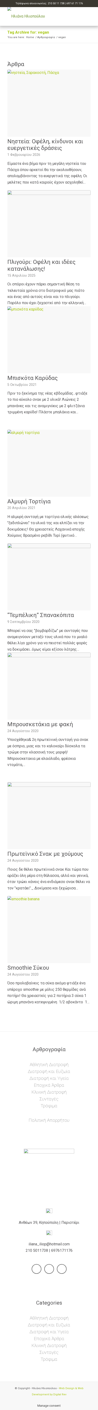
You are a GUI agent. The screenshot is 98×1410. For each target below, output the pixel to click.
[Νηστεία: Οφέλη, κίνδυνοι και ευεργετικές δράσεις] (49, 103)
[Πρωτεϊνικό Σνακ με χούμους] (49, 815)
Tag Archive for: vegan (28, 32)
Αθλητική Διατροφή (49, 1064)
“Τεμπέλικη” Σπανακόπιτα (40, 615)
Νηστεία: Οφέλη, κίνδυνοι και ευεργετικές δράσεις (45, 145)
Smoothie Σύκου (28, 967)
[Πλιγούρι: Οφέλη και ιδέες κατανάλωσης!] (49, 223)
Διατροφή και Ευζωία (49, 1071)
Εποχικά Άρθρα (49, 1085)
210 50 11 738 (56, 3)
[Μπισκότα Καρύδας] (49, 339)
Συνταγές (49, 1099)
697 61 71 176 (74, 3)
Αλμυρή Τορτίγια (29, 501)
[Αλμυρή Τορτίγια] (49, 463)
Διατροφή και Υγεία (49, 1078)
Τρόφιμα (49, 1105)
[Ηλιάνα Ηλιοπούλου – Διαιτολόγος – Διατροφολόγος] (40, 16)
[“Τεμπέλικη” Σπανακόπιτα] (49, 576)
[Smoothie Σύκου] (49, 929)
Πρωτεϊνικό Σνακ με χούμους (45, 854)
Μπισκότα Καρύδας (32, 378)
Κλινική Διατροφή (49, 1092)
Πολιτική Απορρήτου (49, 1120)
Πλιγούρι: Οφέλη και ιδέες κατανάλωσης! (41, 265)
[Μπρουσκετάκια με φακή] (49, 686)
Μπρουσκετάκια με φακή (40, 724)
